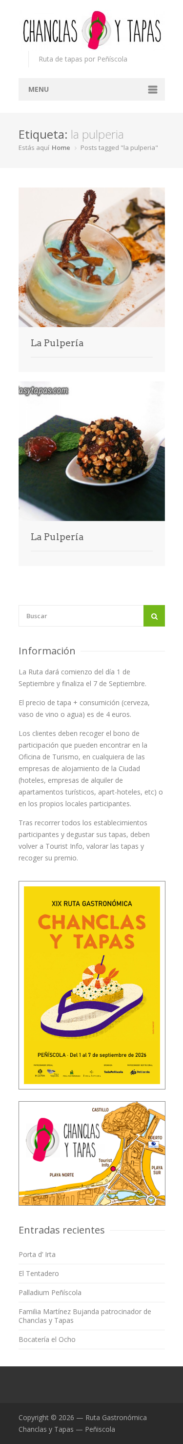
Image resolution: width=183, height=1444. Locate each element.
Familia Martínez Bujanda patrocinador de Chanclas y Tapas (85, 1316)
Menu (38, 89)
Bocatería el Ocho (47, 1339)
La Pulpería (57, 343)
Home (61, 147)
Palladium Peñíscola (50, 1292)
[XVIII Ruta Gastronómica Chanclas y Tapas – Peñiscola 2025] (92, 30)
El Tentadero (39, 1273)
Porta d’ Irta (37, 1254)
